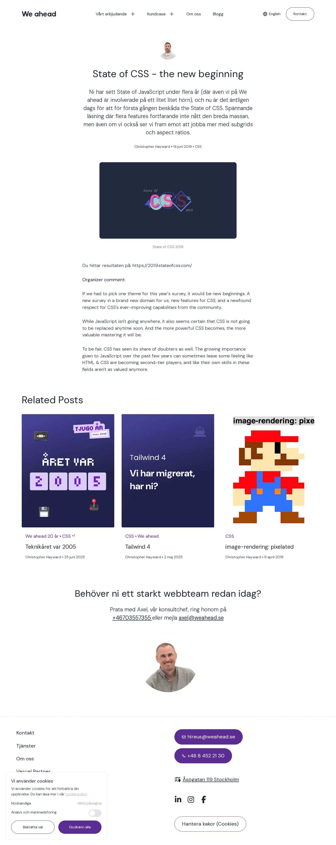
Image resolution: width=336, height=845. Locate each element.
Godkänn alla (80, 827)
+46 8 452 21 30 (205, 755)
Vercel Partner (33, 771)
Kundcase (156, 14)
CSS (198, 146)
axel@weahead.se (201, 617)
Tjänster (26, 745)
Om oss (193, 14)
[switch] (95, 813)
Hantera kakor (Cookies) (210, 824)
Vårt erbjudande (111, 14)
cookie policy (76, 794)
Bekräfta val (33, 827)
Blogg (218, 14)
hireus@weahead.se (211, 736)
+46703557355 (132, 617)
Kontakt (300, 13)
